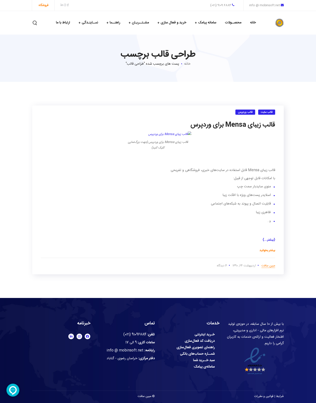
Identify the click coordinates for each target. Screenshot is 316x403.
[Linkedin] (71, 336)
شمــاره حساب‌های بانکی (197, 354)
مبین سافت (268, 265)
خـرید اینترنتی (205, 335)
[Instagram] (79, 336)
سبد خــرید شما (204, 360)
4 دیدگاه (222, 265)
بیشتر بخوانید (267, 250)
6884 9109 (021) (221, 5)
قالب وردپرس (245, 112)
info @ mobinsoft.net (264, 5)
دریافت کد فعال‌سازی (200, 341)
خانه (187, 64)
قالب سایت (267, 112)
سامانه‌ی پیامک (204, 367)
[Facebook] (87, 336)
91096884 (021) (134, 334)
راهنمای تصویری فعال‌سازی (195, 347)
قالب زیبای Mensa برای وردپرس (232, 125)
